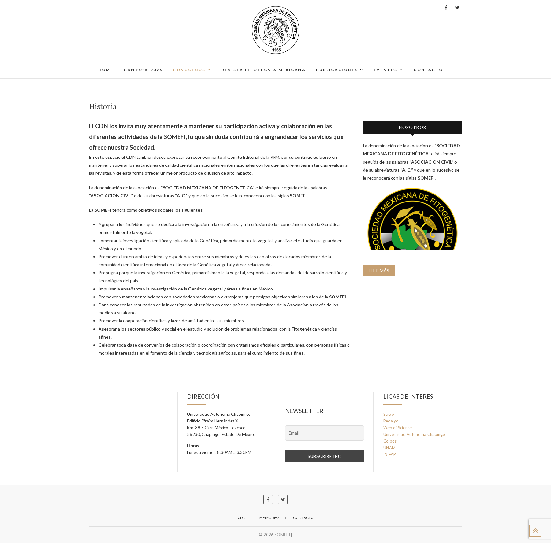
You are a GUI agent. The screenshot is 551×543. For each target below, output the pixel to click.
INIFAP (389, 454)
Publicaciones (336, 69)
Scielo (388, 414)
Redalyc (390, 420)
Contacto (428, 69)
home (106, 69)
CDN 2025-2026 (143, 69)
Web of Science (397, 427)
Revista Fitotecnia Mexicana (263, 69)
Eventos (386, 69)
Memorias (269, 517)
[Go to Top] (535, 531)
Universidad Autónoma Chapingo (414, 434)
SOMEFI (282, 534)
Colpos (390, 441)
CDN (242, 517)
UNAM (389, 447)
